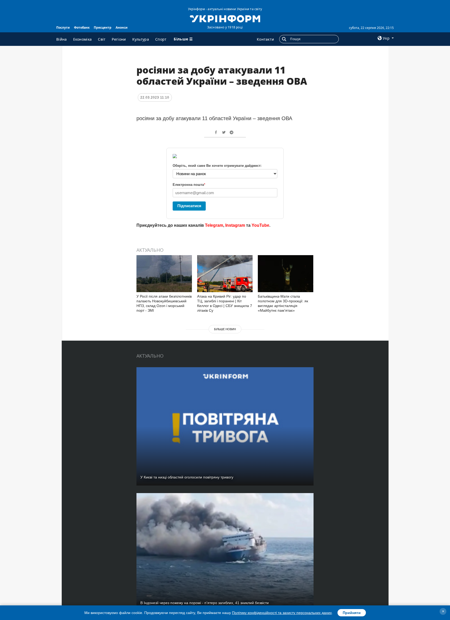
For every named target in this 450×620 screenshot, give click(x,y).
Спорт (161, 39)
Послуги (63, 27)
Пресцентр (102, 27)
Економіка (82, 39)
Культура (140, 39)
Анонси (122, 27)
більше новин (225, 329)
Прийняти (352, 613)
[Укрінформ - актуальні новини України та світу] (225, 18)
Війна (61, 39)
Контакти (265, 39)
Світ (101, 39)
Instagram (235, 225)
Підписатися (189, 206)
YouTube (260, 225)
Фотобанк (82, 27)
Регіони (119, 39)
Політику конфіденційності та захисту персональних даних (282, 613)
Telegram (214, 225)
